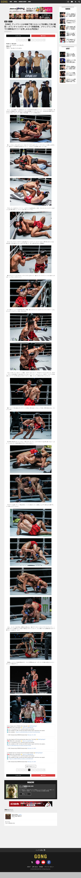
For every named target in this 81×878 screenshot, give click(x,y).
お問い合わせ (35, 866)
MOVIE (29, 1)
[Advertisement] (30, 836)
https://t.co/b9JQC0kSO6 (21, 732)
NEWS (11, 1)
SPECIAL (15, 1)
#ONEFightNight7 (33, 726)
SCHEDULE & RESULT (22, 1)
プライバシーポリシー (49, 866)
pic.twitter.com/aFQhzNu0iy (34, 732)
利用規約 (41, 866)
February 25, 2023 (32, 734)
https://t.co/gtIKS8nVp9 (28, 727)
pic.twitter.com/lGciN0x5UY (26, 758)
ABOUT (29, 866)
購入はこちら (25, 793)
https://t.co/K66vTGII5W (14, 758)
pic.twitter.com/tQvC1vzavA (25, 745)
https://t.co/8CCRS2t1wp (12, 745)
